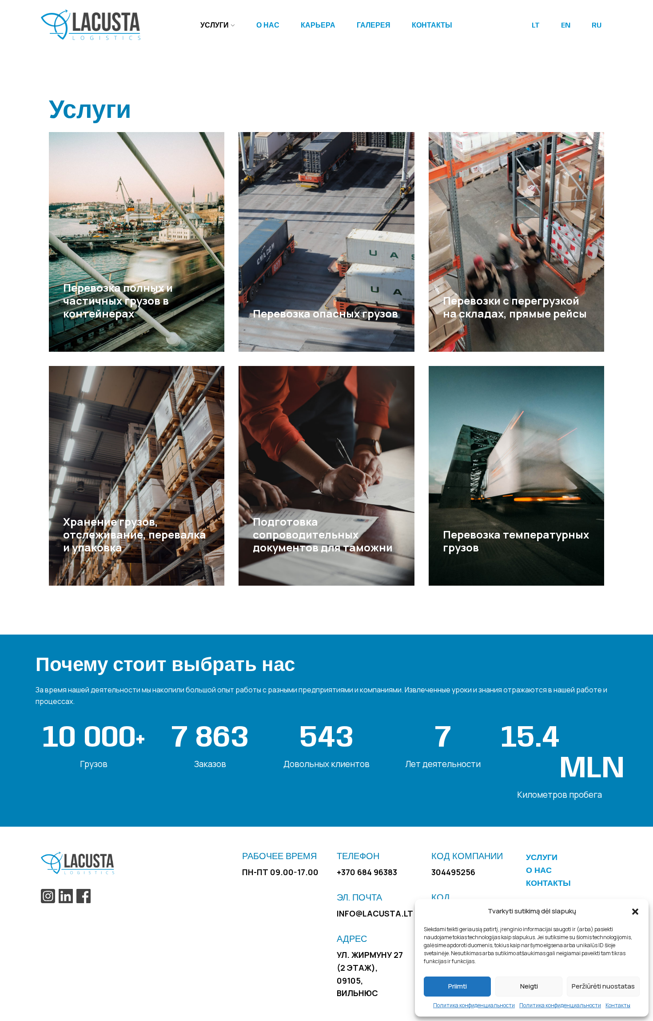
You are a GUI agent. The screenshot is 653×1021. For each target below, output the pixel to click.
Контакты (617, 1005)
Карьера (318, 25)
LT (536, 25)
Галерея (373, 25)
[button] (635, 911)
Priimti (457, 986)
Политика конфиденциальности (474, 1005)
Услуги (214, 25)
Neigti (529, 986)
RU (596, 25)
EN (565, 25)
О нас (267, 25)
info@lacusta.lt (375, 913)
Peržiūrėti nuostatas (603, 986)
